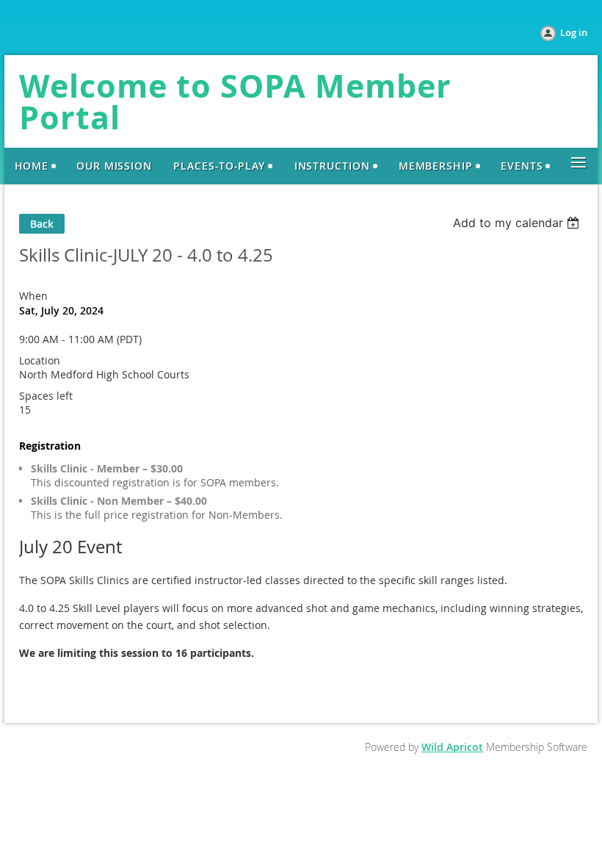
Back (42, 224)
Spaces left (46, 396)
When (33, 296)
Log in (573, 32)
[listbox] (518, 222)
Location (39, 360)
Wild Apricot (452, 747)
